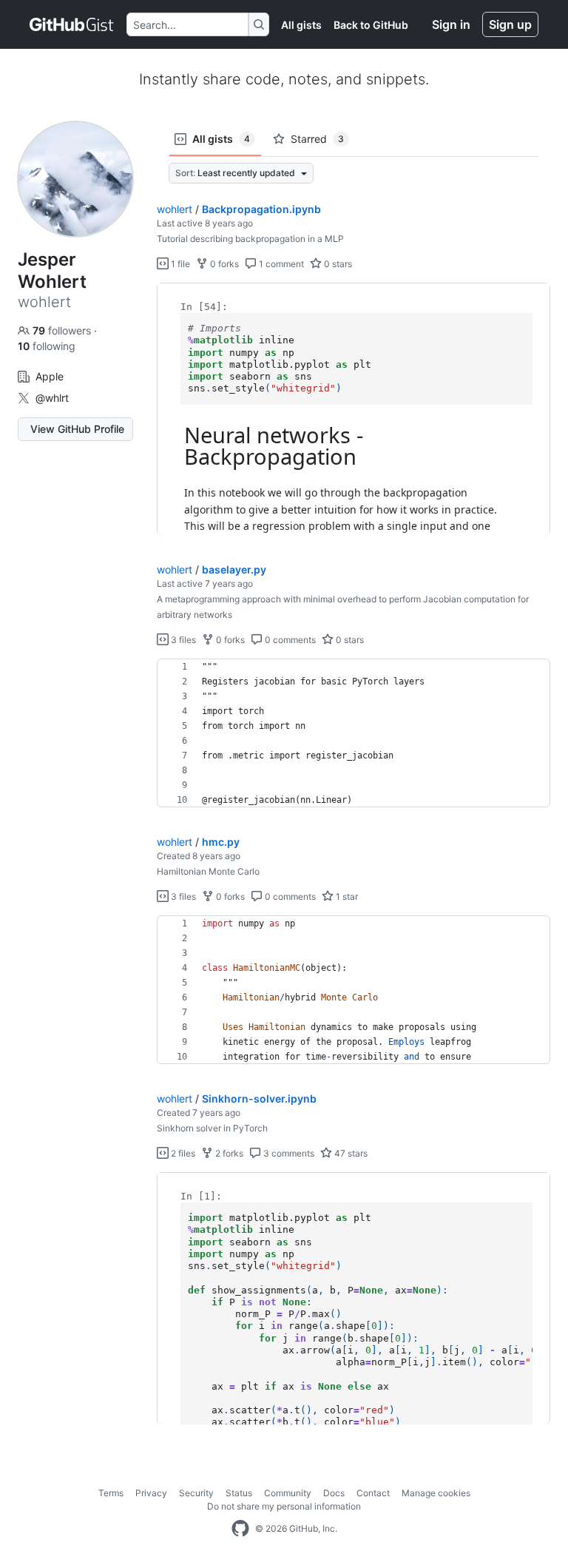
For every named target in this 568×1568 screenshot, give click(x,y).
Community (287, 1492)
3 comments (287, 1153)
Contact (373, 1492)
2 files (182, 1153)
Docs (334, 1492)
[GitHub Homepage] (240, 1528)
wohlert (174, 209)
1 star (346, 896)
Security (196, 1492)
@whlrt (52, 397)
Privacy (151, 1492)
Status (239, 1492)
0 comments (289, 639)
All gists (301, 24)
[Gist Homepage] (72, 24)
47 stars (350, 1153)
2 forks (228, 1153)
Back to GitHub (371, 24)
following (46, 346)
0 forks (223, 263)
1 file (179, 263)
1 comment (280, 263)
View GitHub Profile (77, 429)
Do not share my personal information (284, 1506)
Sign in (451, 24)
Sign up (510, 24)
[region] (354, 409)
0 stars (337, 263)
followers (63, 330)
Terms (111, 1492)
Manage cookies (436, 1492)
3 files (182, 639)
